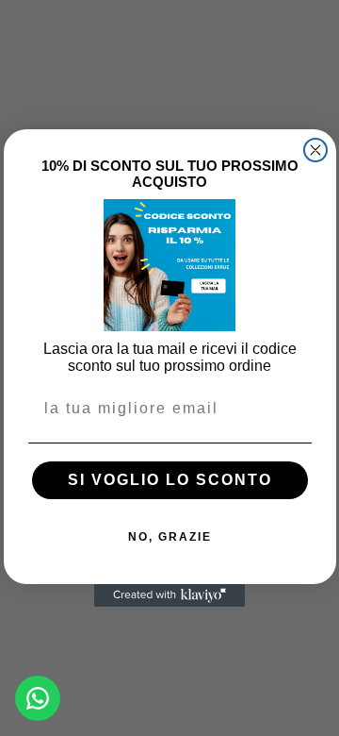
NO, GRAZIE (170, 537)
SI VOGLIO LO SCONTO (170, 480)
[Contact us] (37, 698)
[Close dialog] (315, 150)
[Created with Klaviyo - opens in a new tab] (169, 595)
